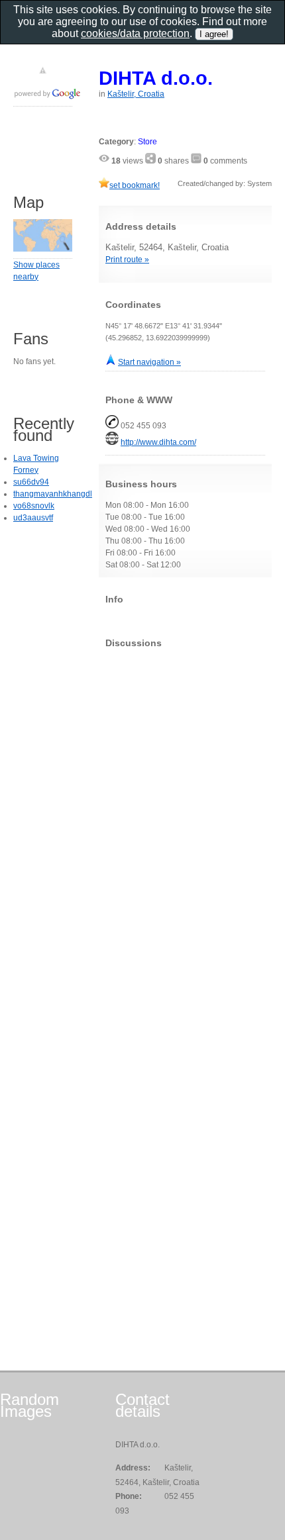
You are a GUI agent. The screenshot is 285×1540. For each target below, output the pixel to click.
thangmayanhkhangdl (52, 494)
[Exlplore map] (42, 249)
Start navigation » (149, 362)
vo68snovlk (33, 505)
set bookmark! (134, 185)
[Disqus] (185, 823)
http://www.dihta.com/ (158, 442)
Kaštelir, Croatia (135, 94)
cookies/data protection (135, 33)
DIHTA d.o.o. (156, 78)
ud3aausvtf (33, 517)
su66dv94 (31, 482)
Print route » (127, 259)
